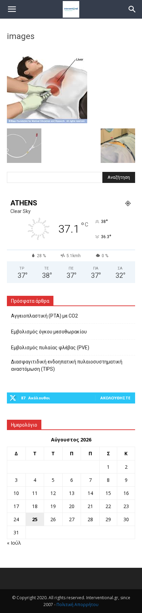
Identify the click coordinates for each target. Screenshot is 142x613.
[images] (47, 121)
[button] (132, 9)
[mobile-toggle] (12, 9)
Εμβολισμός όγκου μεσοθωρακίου (49, 331)
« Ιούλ (14, 542)
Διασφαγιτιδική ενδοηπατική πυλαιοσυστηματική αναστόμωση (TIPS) (66, 365)
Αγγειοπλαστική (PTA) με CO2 (44, 316)
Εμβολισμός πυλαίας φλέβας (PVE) (50, 347)
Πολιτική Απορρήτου (78, 604)
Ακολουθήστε (115, 397)
